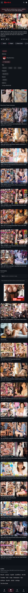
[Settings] (26, 2)
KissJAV (8, 580)
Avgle (11, 577)
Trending (2, 577)
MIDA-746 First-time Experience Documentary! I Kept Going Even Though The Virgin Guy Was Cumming (14, 164)
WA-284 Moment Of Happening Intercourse (11, 359)
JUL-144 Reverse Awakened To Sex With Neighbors (12, 438)
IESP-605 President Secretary (7, 418)
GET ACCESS (18, 10)
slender (19, 67)
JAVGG (12, 580)
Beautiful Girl (5, 73)
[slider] (12, 28)
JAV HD (23, 574)
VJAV (7, 577)
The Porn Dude (4, 583)
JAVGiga (17, 580)
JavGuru (7, 574)
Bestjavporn (17, 577)
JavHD (23, 9)
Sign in (3, 276)
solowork (4, 67)
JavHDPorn (18, 574)
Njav (22, 577)
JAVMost (2, 580)
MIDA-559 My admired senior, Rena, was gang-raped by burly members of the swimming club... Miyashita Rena (14, 185)
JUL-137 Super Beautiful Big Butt (8, 498)
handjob (10, 67)
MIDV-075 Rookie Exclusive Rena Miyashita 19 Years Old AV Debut (14, 478)
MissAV (2, 574)
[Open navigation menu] (1, 2)
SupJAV (12, 574)
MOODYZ (4, 79)
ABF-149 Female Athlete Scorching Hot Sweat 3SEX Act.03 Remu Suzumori (14, 517)
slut (15, 67)
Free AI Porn (3, 339)
